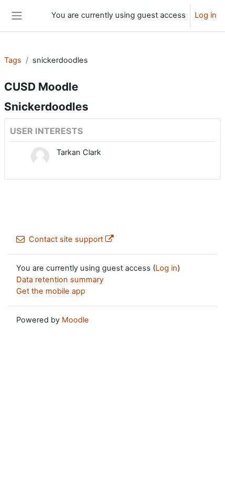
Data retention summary (60, 279)
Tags (12, 60)
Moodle (75, 320)
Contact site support (66, 239)
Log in (206, 15)
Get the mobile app (50, 291)
